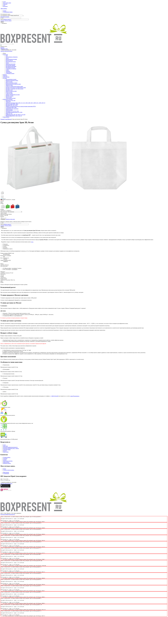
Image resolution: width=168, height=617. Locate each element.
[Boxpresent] (34, 42)
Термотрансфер (9, 109)
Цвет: (2, 202)
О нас (4, 1)
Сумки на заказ (9, 93)
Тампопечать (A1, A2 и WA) (12, 108)
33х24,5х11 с (3, 210)
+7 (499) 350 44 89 (54, 396)
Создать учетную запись (6, 20)
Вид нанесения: (4, 211)
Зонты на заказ (9, 81)
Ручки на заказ (9, 92)
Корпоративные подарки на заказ (13, 84)
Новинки (5, 75)
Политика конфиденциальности (10, 447)
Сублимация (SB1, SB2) (11, 107)
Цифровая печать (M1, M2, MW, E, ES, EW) (15, 114)
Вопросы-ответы (7, 463)
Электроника (9, 72)
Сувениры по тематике (11, 68)
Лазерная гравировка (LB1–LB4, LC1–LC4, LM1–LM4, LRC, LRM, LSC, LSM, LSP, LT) (25, 102)
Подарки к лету (9, 89)
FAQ (4, 5)
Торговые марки (6, 449)
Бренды (5, 74)
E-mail (2, 18)
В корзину (3, 219)
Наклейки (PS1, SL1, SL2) (11, 105)
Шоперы (9, 119)
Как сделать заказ (7, 2)
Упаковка (8, 71)
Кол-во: (2, 216)
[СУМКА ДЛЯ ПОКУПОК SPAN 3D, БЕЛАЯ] (33, 190)
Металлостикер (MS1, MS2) (12, 104)
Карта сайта (5, 451)
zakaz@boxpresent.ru (74, 396)
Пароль (2, 19)
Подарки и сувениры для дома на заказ (14, 88)
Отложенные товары (7, 12)
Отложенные (6, 473)
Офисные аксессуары (10, 64)
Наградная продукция (11, 61)
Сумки (7, 69)
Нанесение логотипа (7, 99)
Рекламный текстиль (10, 67)
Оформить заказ (4, 48)
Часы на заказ (9, 97)
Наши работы (6, 117)
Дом (7, 55)
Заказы (4, 10)
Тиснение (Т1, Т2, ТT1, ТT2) (12, 111)
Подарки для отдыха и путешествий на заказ (16, 87)
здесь (32, 241)
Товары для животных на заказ (13, 94)
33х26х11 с (8, 210)
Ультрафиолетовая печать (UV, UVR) (14, 112)
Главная (2, 119)
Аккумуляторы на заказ (11, 79)
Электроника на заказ (10, 98)
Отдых (7, 62)
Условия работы (6, 457)
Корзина (2, 47)
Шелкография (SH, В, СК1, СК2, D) (14, 115)
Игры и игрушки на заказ (11, 82)
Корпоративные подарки (11, 59)
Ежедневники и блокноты (12, 56)
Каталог (5, 450)
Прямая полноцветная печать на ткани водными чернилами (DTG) (21, 106)
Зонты (7, 58)
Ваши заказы (6, 472)
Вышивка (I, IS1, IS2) (10, 100)
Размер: (2, 209)
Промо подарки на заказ (11, 91)
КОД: (2, 215)
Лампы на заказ (9, 85)
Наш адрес (5, 446)
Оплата (4, 459)
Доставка (5, 4)
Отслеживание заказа (5, 15)
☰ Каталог (5, 54)
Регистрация (6, 16)
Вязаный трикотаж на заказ (12, 80)
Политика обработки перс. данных (11, 448)
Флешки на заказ (9, 95)
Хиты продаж (6, 76)
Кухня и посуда (9, 60)
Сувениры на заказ (10, 73)
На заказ (5, 78)
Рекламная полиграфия (11, 66)
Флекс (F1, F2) (9, 113)
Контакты (5, 6)
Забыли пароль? (7, 19)
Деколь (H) (8, 101)
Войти (2, 16)
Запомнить (4, 23)
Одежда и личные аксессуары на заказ (14, 86)
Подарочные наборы (10, 65)
